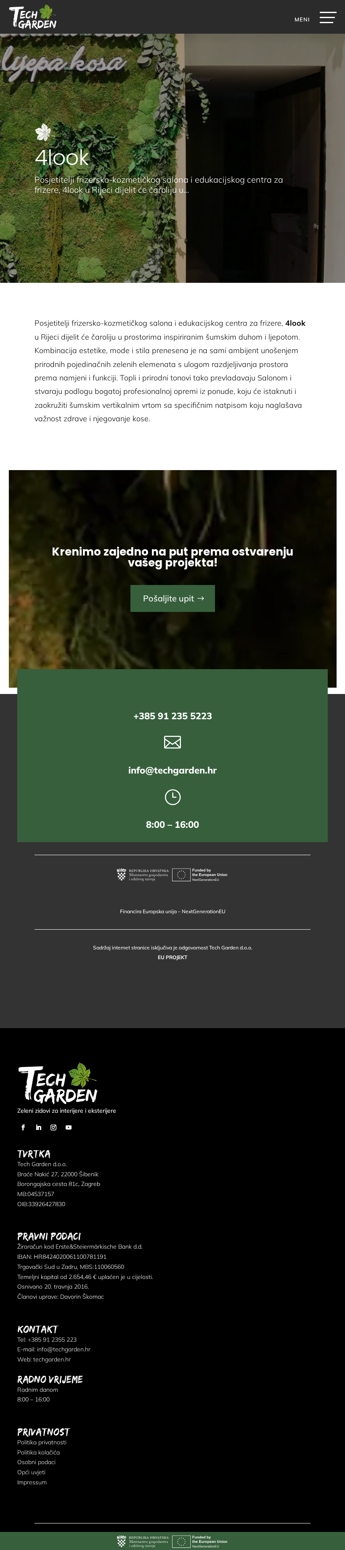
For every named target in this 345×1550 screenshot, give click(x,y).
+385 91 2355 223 (52, 1339)
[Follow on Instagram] (53, 1127)
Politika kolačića (38, 1452)
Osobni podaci (36, 1462)
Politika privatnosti (41, 1442)
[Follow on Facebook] (23, 1127)
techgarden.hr (52, 1359)
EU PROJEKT (172, 957)
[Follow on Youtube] (68, 1127)
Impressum (32, 1482)
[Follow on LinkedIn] (38, 1127)
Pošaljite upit (168, 598)
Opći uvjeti (31, 1472)
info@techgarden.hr (172, 770)
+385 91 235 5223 (172, 716)
